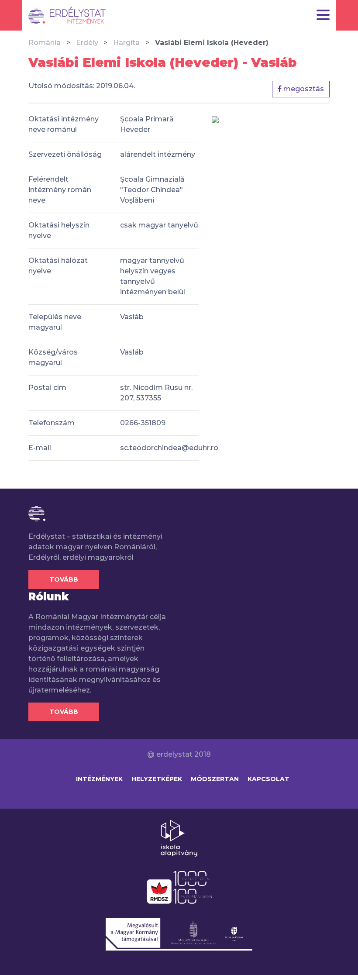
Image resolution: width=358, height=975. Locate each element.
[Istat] (67, 15)
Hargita (126, 42)
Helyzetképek (156, 779)
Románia (44, 42)
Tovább (63, 579)
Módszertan (215, 779)
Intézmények (99, 779)
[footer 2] (179, 887)
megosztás (303, 89)
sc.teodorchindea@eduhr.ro (169, 448)
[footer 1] (179, 837)
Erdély (87, 42)
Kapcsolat (268, 779)
